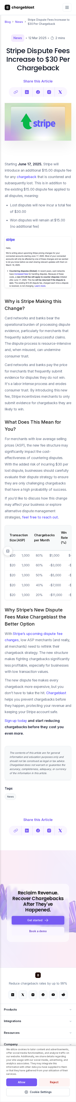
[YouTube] (53, 994)
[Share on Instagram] (49, 92)
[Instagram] (33, 994)
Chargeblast (56, 693)
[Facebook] (38, 92)
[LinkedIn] (27, 92)
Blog (8, 21)
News (19, 21)
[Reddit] (63, 994)
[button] (38, 920)
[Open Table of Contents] (7, 551)
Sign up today (16, 721)
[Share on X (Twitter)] (60, 92)
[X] (23, 994)
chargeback (26, 177)
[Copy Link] (16, 92)
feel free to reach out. (40, 517)
